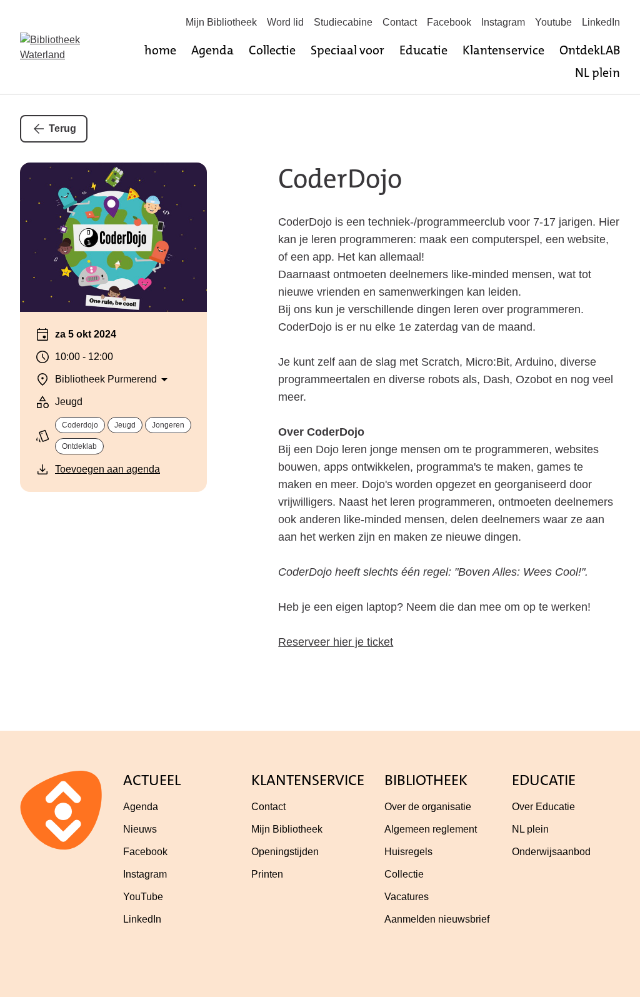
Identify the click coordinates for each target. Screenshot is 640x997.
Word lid (285, 22)
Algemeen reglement (430, 829)
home (160, 50)
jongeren (168, 425)
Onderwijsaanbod (551, 851)
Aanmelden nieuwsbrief (436, 919)
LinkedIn (601, 22)
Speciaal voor (347, 50)
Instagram (503, 22)
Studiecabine (343, 22)
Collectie (272, 50)
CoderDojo (340, 178)
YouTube (143, 896)
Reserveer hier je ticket (335, 642)
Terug (62, 128)
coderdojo (80, 425)
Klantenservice (503, 50)
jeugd (125, 425)
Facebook (449, 22)
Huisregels (408, 851)
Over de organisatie (427, 806)
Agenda (212, 50)
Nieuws (140, 829)
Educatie (423, 50)
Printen (267, 874)
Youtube (553, 22)
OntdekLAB (589, 50)
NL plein (597, 72)
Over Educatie (543, 806)
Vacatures (406, 896)
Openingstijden (285, 851)
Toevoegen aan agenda (107, 469)
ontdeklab (79, 446)
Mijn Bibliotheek (221, 22)
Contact (399, 22)
